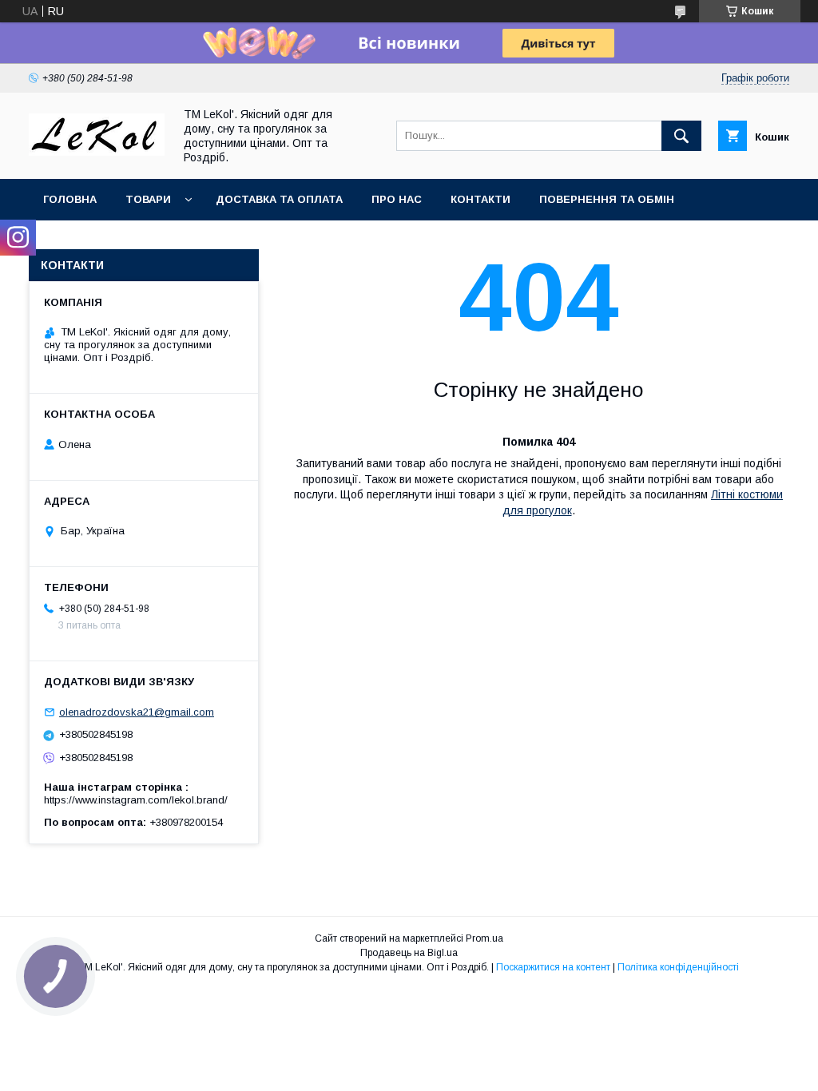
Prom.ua (484, 938)
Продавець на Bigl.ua (409, 952)
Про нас (396, 199)
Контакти (480, 199)
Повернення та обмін (606, 199)
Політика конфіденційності (678, 967)
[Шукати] (681, 136)
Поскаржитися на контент (553, 967)
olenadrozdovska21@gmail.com (136, 712)
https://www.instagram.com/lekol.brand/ (136, 800)
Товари (148, 199)
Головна (70, 199)
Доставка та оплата (279, 199)
